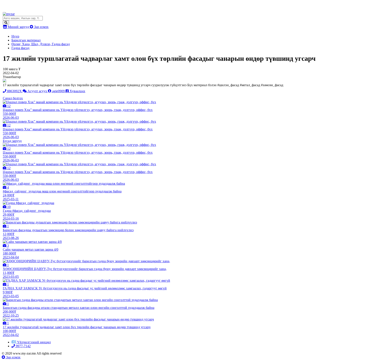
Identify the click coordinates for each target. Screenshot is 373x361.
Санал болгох (13, 98)
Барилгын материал (26, 40)
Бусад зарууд (12, 141)
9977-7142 (23, 346)
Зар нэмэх (41, 27)
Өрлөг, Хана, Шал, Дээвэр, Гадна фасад (40, 44)
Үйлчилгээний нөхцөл (34, 342)
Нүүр (15, 36)
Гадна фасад (20, 48)
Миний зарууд (18, 27)
